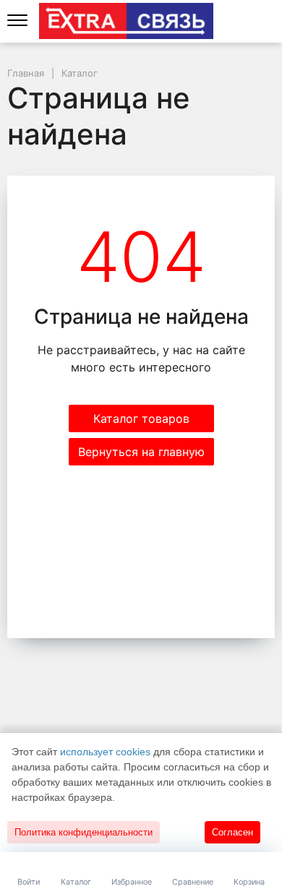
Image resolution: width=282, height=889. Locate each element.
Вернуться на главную (141, 451)
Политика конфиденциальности (83, 832)
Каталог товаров (141, 418)
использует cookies (105, 751)
